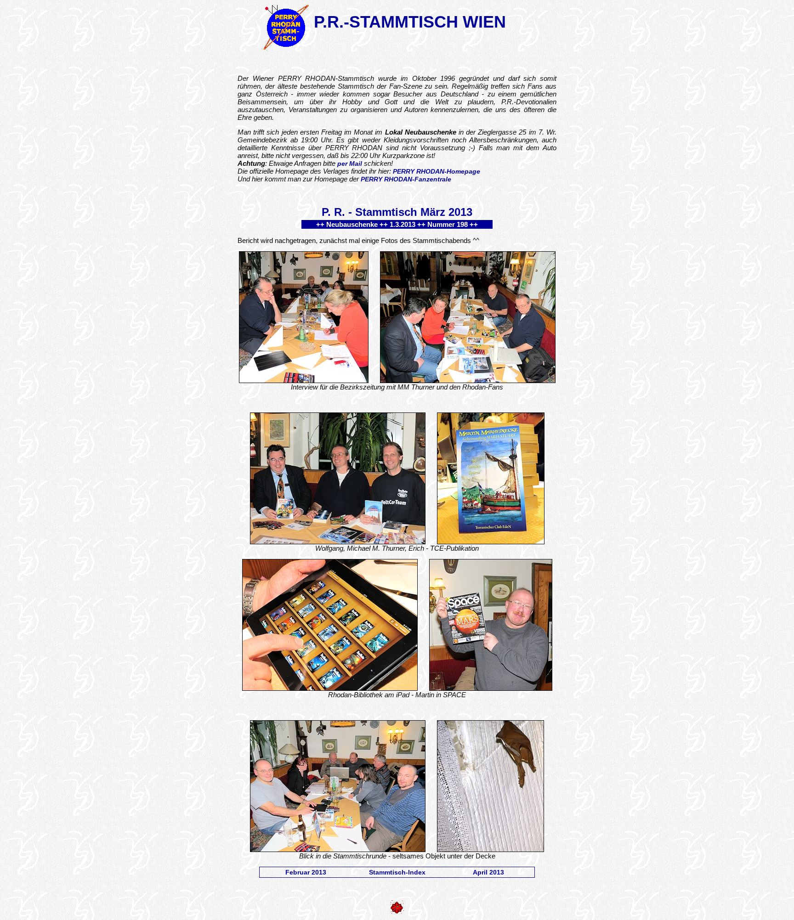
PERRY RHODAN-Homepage (436, 171)
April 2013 (488, 872)
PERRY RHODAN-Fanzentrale (406, 179)
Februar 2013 (305, 872)
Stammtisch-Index (397, 872)
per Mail (349, 163)
